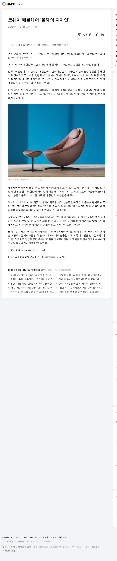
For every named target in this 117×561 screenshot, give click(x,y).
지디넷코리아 (14, 4)
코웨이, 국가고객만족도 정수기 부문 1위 (30, 274)
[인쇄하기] (102, 35)
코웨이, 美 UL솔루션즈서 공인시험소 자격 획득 (32, 279)
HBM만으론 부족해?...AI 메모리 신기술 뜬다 (32, 287)
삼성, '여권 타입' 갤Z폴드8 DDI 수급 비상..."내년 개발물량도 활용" (32, 283)
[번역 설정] (91, 35)
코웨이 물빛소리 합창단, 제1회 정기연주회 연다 (81, 274)
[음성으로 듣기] (85, 35)
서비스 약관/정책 (58, 537)
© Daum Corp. (9, 550)
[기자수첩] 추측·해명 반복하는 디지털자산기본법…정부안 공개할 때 (81, 291)
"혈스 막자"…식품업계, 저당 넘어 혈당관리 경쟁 (81, 287)
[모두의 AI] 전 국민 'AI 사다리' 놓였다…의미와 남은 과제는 (81, 283)
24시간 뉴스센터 (30, 537)
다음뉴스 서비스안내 (11, 537)
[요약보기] (79, 35)
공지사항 (45, 537)
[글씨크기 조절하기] (96, 35)
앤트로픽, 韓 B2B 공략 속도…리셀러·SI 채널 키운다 (32, 291)
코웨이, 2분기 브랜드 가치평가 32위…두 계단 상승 (81, 279)
